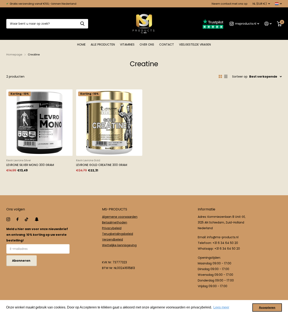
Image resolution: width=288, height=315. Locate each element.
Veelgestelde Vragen (195, 44)
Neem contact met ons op (230, 4)
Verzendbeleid (112, 239)
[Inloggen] (268, 23)
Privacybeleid (111, 228)
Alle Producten (103, 44)
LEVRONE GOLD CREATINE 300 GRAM (101, 165)
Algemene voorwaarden (119, 217)
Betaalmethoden (114, 222)
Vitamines (127, 44)
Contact (166, 44)
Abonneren (21, 260)
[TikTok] (26, 219)
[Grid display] (220, 76)
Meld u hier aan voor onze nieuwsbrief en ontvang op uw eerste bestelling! (37, 234)
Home (81, 44)
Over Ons (147, 44)
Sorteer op (240, 76)
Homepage (14, 54)
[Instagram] (8, 219)
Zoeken (82, 23)
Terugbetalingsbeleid (117, 234)
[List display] (225, 76)
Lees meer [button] (221, 307)
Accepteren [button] (267, 307)
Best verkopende (263, 76)
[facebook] (17, 219)
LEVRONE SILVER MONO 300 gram (30, 165)
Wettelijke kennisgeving (119, 245)
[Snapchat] (37, 219)
